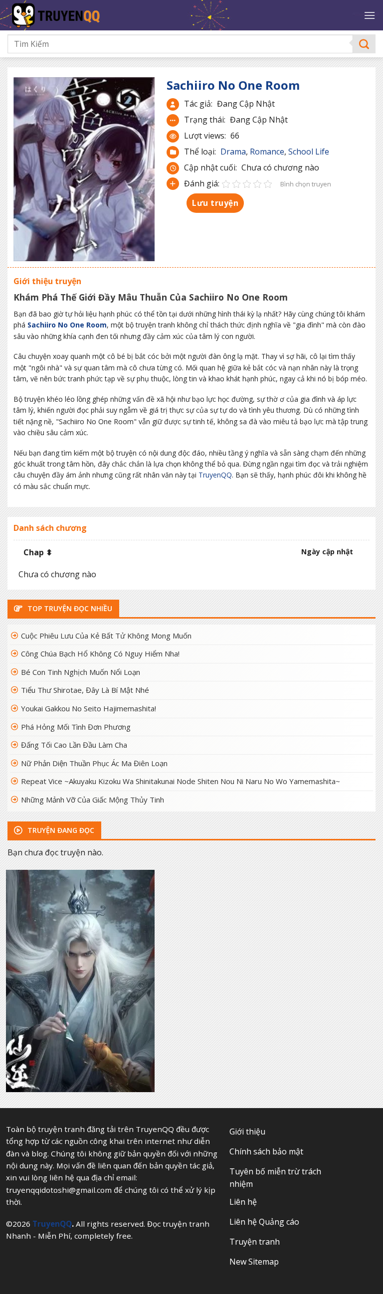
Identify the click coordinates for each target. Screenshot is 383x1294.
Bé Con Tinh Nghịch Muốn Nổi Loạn (80, 672)
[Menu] (370, 15)
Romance (267, 151)
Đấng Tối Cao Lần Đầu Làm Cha (74, 745)
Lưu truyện (215, 202)
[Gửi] (364, 44)
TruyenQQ (215, 475)
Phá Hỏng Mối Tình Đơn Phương (76, 727)
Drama (233, 151)
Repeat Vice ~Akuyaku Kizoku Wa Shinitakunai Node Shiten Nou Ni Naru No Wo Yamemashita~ (180, 781)
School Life (308, 151)
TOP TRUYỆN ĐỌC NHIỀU (68, 608)
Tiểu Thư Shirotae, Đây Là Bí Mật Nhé (85, 690)
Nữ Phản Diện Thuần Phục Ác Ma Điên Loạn (94, 763)
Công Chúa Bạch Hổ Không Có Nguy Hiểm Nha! (100, 653)
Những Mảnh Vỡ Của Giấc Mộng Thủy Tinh (92, 800)
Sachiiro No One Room (67, 324)
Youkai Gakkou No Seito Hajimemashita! (88, 708)
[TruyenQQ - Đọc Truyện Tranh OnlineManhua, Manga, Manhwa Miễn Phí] (90, 15)
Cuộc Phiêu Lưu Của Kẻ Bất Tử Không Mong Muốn (106, 636)
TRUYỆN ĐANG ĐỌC (59, 830)
